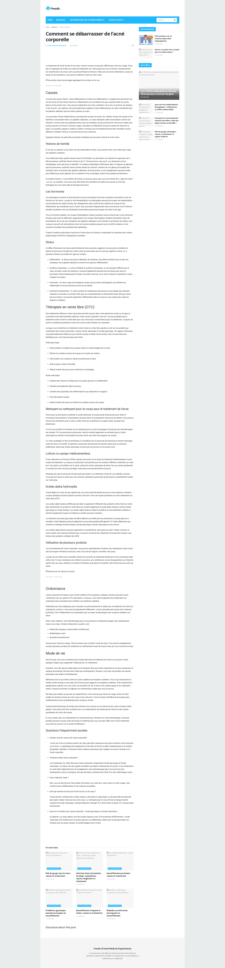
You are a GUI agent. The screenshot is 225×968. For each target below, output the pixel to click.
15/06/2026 (50, 919)
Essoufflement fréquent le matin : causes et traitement (89, 911)
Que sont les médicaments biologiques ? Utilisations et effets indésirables (166, 107)
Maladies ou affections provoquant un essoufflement (117, 913)
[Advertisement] (136, 8)
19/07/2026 (50, 879)
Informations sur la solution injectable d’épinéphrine (163, 38)
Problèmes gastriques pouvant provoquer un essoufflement (56, 913)
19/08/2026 (145, 97)
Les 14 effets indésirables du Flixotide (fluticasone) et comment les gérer (158, 92)
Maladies (60, 20)
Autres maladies (64, 27)
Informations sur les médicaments (87, 20)
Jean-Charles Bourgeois (57, 45)
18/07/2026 (80, 884)
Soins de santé (116, 20)
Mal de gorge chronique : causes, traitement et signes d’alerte (166, 134)
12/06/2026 (111, 919)
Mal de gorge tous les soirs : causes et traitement (58, 874)
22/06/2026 (111, 879)
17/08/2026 (159, 139)
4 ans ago (159, 44)
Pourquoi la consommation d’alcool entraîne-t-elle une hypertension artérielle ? (166, 120)
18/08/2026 (159, 112)
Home (50, 20)
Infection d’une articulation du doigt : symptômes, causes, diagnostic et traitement (88, 877)
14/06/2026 (80, 916)
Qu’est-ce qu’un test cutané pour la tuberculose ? (167, 50)
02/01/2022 (74, 45)
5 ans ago (159, 55)
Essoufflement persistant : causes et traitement (119, 874)
